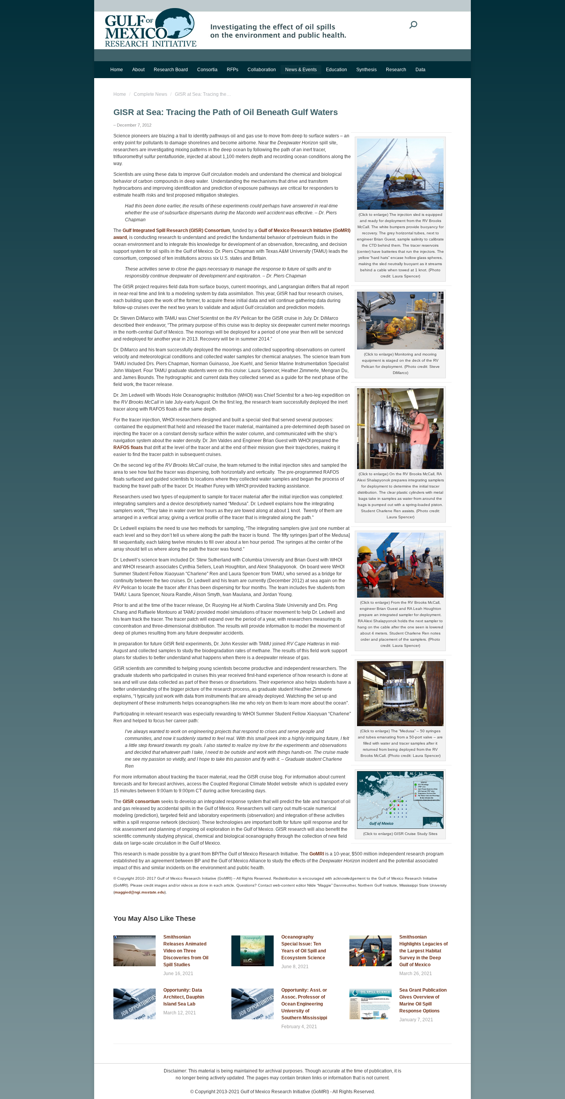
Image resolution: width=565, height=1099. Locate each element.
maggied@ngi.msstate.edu (140, 892)
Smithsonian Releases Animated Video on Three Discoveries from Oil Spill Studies (185, 950)
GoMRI (316, 854)
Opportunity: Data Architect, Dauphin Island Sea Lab (183, 997)
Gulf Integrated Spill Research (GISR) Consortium (176, 230)
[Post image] (134, 950)
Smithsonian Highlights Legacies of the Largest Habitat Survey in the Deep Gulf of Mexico (423, 950)
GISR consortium (141, 801)
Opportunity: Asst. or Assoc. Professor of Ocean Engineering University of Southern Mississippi (304, 1003)
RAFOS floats (128, 447)
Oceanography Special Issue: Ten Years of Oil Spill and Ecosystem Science (303, 947)
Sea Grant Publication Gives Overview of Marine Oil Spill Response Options (423, 1000)
